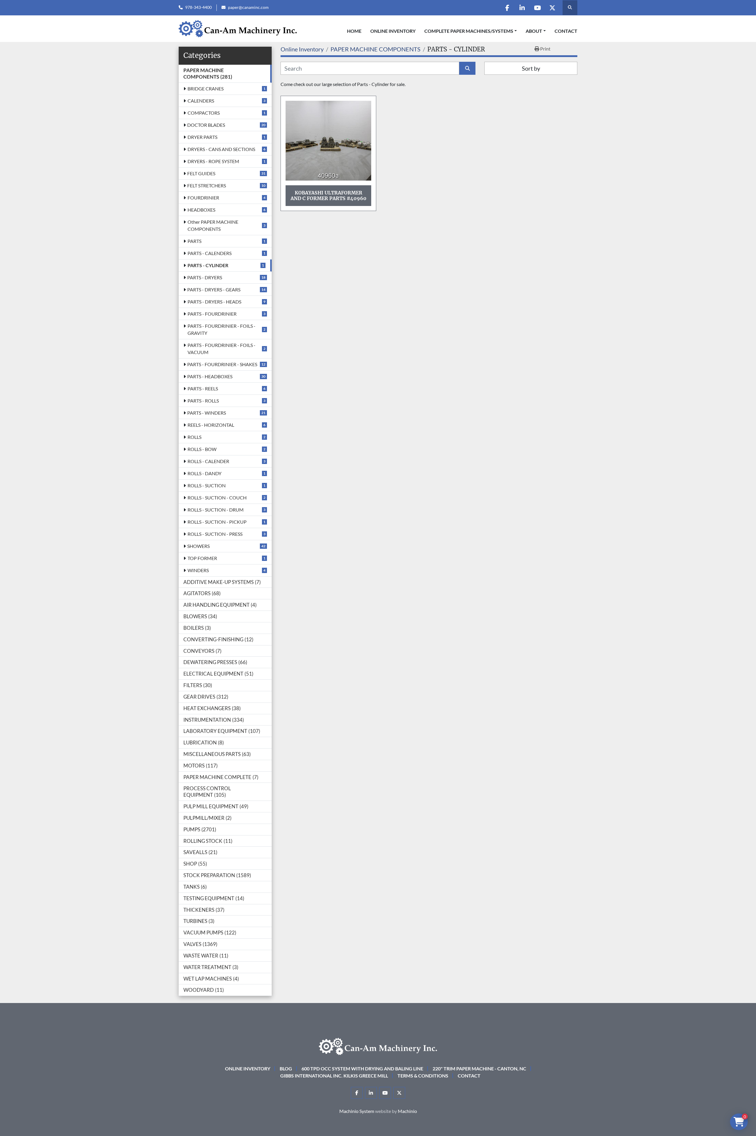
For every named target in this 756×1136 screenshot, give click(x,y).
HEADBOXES (201, 209)
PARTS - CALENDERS (210, 253)
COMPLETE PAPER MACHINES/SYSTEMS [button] (468, 31)
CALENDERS (201, 100)
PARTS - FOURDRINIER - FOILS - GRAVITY (221, 329)
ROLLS (194, 437)
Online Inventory (393, 31)
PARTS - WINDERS (206, 413)
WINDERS (198, 570)
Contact (566, 31)
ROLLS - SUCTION (207, 485)
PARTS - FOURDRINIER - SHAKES (222, 364)
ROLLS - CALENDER (208, 461)
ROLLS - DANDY (204, 473)
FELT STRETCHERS (206, 185)
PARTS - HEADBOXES (209, 376)
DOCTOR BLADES (206, 125)
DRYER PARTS (202, 137)
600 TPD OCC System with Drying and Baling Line (362, 1068)
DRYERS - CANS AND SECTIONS (221, 149)
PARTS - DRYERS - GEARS (213, 289)
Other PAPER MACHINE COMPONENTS (213, 225)
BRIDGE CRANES (206, 88)
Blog (286, 1068)
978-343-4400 (198, 7)
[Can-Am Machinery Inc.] (378, 1046)
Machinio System (356, 1111)
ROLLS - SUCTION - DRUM (216, 509)
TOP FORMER (202, 558)
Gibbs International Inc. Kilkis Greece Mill (334, 1075)
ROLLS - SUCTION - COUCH (217, 497)
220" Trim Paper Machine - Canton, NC (479, 1068)
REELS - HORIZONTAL (211, 425)
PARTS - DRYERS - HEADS (214, 301)
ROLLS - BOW (202, 449)
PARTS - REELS (203, 388)
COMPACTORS (204, 113)
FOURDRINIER (203, 197)
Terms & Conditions (422, 1075)
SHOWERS (198, 546)
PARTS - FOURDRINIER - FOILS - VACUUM (221, 348)
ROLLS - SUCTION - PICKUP (217, 522)
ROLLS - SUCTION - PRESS (215, 534)
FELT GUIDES (201, 173)
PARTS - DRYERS (204, 277)
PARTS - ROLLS (203, 400)
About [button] (534, 31)
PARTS (194, 241)
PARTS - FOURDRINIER (212, 314)
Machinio (407, 1111)
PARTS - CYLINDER (208, 265)
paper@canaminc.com (248, 7)
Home (354, 31)
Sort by (531, 68)
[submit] (467, 68)
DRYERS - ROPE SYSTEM (213, 161)
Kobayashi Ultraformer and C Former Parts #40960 (328, 195)
